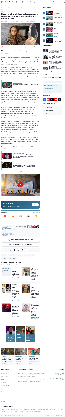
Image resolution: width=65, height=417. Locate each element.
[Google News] (25, 226)
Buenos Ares (33, 409)
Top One (40, 409)
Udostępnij (30, 47)
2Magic (21, 409)
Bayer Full (45, 409)
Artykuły (26, 2)
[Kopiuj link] (26, 249)
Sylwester (3, 391)
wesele (10, 255)
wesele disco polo (18, 255)
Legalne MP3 (4, 398)
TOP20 (56, 2)
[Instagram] (31, 226)
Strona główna (4, 5)
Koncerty (48, 2)
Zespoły (3, 401)
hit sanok (4, 255)
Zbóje (12, 411)
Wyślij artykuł (49, 107)
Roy (62, 409)
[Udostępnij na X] (22, 249)
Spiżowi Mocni (37, 411)
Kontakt (47, 113)
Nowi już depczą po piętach (50, 85)
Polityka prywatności (56, 415)
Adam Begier (5, 21)
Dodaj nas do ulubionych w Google (11, 47)
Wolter (3, 409)
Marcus (3, 411)
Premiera (16, 5)
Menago (8, 409)
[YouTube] (34, 226)
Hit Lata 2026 (4, 376)
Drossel (58, 409)
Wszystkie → (61, 406)
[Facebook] (28, 226)
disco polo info (12, 258)
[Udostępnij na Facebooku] (10, 249)
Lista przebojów (47, 7)
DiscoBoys (26, 409)
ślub (25, 255)
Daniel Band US (29, 411)
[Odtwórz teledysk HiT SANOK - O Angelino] (20, 184)
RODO (62, 415)
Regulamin (48, 415)
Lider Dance (52, 409)
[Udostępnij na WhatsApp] (18, 249)
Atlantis (16, 411)
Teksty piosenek (5, 385)
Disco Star (3, 395)
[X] (59, 99)
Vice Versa (22, 411)
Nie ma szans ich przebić (50, 82)
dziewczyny (9, 93)
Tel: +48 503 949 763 (57, 379)
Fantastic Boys (14, 409)
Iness (8, 411)
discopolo (4, 258)
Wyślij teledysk (49, 110)
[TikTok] (37, 226)
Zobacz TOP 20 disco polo (7, 221)
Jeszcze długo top (48, 88)
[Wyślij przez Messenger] (14, 249)
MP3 (41, 2)
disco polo (31, 255)
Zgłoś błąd (38, 47)
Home (18, 2)
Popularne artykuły (47, 45)
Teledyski (34, 2)
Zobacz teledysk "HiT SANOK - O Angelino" (21, 198)
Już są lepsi (47, 91)
